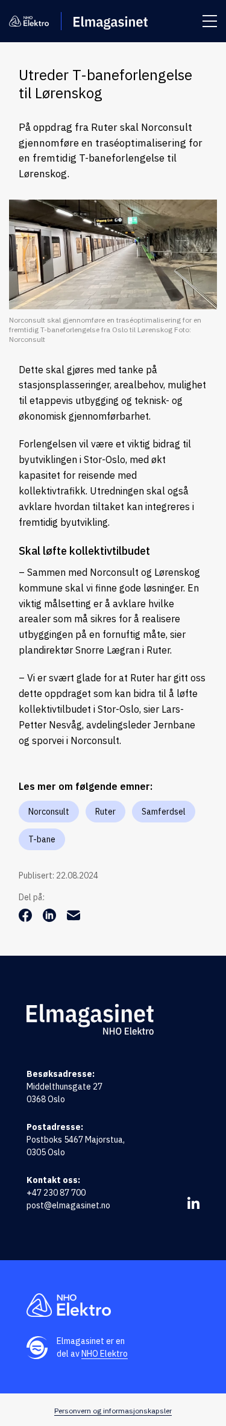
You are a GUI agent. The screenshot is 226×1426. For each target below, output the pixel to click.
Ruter (105, 811)
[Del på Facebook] (26, 918)
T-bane (41, 839)
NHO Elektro (104, 1353)
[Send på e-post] (73, 918)
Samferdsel (164, 811)
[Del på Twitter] (50, 918)
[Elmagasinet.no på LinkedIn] (193, 1203)
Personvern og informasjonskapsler (113, 1410)
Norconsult (48, 811)
